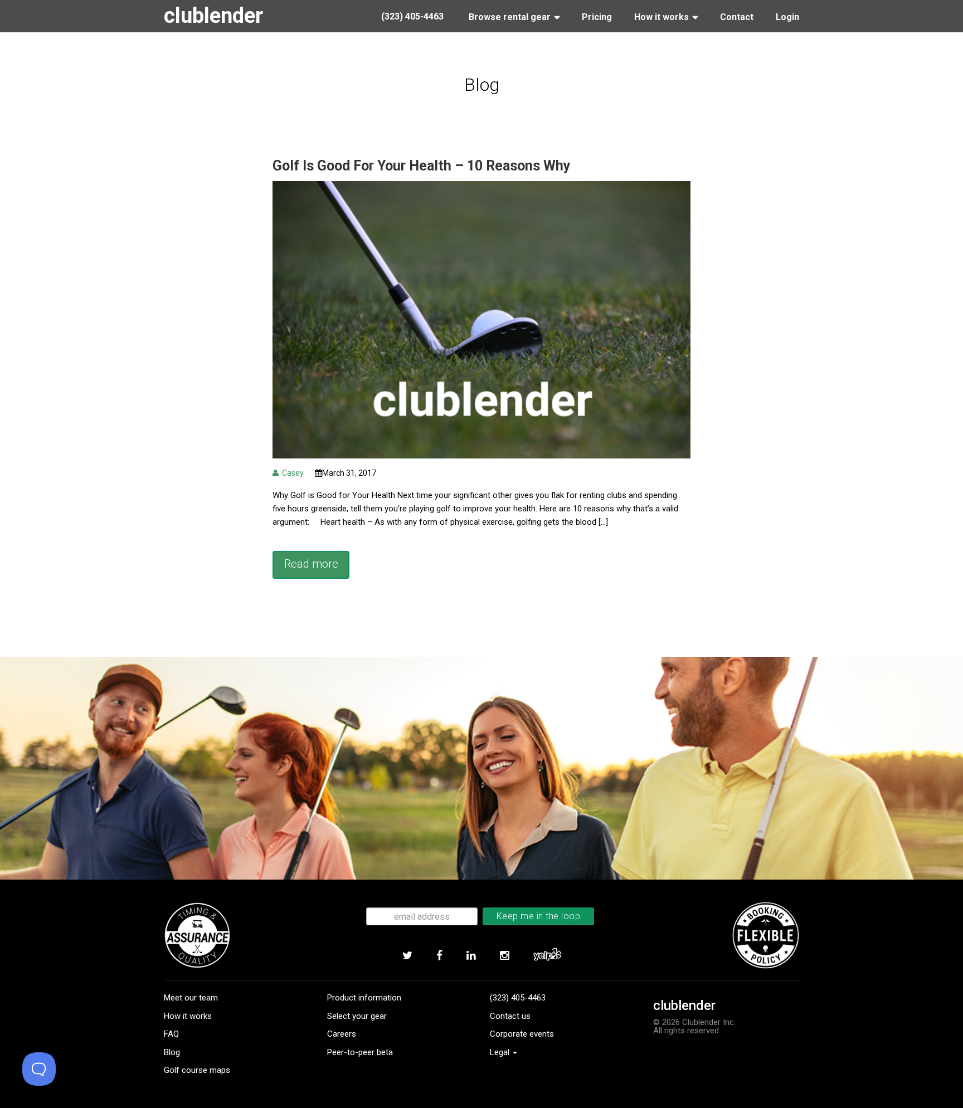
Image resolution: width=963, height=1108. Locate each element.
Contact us (510, 1016)
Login (787, 17)
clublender (213, 15)
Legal (501, 1052)
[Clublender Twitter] (407, 956)
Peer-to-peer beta (360, 1052)
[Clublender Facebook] (439, 956)
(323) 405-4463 (518, 998)
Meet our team (191, 998)
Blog (172, 1052)
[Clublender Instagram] (504, 956)
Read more (311, 563)
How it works (188, 1016)
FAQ (171, 1034)
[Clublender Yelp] (547, 956)
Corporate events (522, 1034)
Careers (341, 1034)
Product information (364, 998)
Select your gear (357, 1016)
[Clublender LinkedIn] (471, 956)
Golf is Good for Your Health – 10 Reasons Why (422, 166)
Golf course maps (197, 1070)
